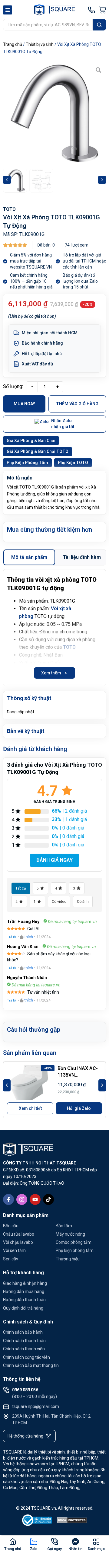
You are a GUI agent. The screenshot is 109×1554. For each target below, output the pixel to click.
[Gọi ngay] (54, 1541)
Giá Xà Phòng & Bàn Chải (31, 440)
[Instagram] (21, 1199)
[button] (7, 180)
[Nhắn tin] (75, 1541)
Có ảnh (83, 902)
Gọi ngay (54, 1549)
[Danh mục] (96, 1541)
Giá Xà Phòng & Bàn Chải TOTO (37, 451)
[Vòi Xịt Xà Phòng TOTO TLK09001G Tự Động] (54, 113)
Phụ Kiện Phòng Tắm (27, 462)
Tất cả (20, 888)
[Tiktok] (48, 1199)
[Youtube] (35, 1199)
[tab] (29, 557)
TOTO (9, 209)
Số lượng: (13, 386)
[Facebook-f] (8, 1199)
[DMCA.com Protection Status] (72, 1521)
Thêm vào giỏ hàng (77, 403)
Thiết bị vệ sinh (40, 44)
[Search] (99, 24)
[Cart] (102, 10)
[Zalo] (33, 1541)
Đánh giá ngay (54, 860)
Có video (59, 902)
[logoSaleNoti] (37, 1521)
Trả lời (12, 937)
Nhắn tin (75, 1549)
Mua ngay (24, 403)
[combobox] (48, 24)
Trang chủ (12, 44)
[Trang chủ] (12, 1541)
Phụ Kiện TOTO (73, 462)
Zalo (34, 1549)
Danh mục (96, 1549)
